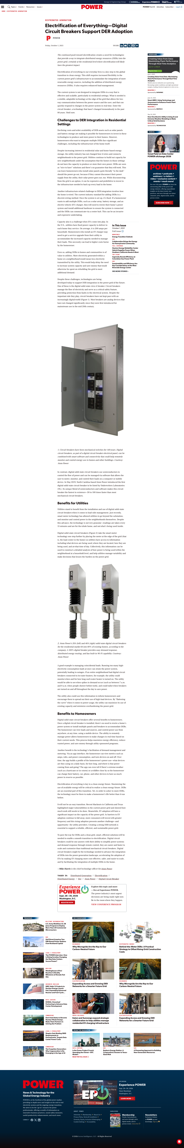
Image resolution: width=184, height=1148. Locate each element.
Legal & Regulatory (53, 953)
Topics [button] (13, 7)
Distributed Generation (17, 11)
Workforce (116, 234)
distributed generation (81, 875)
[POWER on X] (35, 1120)
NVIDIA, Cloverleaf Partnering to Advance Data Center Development (56, 1004)
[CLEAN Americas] (178, 2)
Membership (87, 1115)
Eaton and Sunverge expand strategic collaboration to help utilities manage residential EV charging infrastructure (90, 1020)
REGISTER (151, 90)
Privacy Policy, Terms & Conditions (85, 1117)
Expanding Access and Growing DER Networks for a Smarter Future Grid (90, 984)
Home (3, 11)
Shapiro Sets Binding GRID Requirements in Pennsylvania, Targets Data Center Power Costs (56, 1036)
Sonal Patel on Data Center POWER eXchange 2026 (161, 155)
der (79, 879)
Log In (178, 7)
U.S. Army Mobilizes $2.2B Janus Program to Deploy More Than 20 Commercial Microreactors (56, 926)
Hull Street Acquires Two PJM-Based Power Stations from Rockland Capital (56, 941)
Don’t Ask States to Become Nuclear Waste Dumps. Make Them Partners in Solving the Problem (56, 1020)
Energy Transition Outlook (122, 237)
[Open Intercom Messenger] (179, 1141)
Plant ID (149, 7)
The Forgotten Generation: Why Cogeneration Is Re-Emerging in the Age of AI (56, 1051)
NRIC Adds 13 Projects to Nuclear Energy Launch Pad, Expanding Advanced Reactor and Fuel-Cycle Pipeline (56, 990)
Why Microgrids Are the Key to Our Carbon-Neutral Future (89, 948)
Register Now (67, 902)
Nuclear (48, 968)
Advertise (160, 7)
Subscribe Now (163, 203)
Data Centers (51, 1000)
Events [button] (21, 7)
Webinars (153, 54)
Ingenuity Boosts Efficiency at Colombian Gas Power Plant (123, 258)
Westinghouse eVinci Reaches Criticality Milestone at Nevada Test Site (55, 973)
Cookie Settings (79, 1122)
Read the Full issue (79, 1057)
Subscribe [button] (169, 7)
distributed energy (66, 879)
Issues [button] (39, 7)
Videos (151, 132)
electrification (101, 875)
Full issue (116, 231)
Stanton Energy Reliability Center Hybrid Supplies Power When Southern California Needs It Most (125, 250)
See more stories (120, 271)
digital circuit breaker (109, 879)
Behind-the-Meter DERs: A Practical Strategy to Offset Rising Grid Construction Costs (140, 949)
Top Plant (116, 254)
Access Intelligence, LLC (87, 1136)
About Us (97, 1115)
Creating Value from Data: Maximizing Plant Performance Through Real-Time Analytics (163, 78)
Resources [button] (30, 7)
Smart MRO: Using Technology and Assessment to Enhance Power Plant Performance (162, 102)
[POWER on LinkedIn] (39, 1120)
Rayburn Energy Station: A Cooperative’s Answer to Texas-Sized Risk (115, 1052)
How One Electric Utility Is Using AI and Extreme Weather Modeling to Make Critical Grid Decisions (163, 119)
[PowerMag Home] (92, 7)
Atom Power (106, 868)
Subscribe (135, 1124)
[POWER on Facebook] (32, 1120)
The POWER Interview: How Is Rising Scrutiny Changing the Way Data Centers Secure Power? (56, 958)
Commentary (50, 1015)
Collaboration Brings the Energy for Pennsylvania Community (124, 242)
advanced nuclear (52, 984)
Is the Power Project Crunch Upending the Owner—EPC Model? (83, 1052)
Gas (113, 239)
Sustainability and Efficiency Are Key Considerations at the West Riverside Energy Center (124, 265)
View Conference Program (106, 904)
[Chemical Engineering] (134, 2)
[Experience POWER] (151, 2)
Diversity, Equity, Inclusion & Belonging (87, 1119)
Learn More (126, 1098)
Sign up (155, 1122)
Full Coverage (117, 246)
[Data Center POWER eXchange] (167, 2)
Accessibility (91, 1122)
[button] (2, 7)
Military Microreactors (55, 921)
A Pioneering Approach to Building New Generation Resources (147, 1051)
